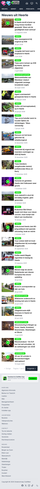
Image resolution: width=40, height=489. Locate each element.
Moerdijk (4, 458)
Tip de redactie (7, 431)
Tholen (4, 467)
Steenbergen (6, 464)
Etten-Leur (5, 453)
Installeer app (6, 410)
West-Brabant (6, 476)
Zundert (4, 473)
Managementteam (8, 402)
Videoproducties (7, 421)
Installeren (33, 378)
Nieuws (4, 9)
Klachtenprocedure (8, 440)
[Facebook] (22, 485)
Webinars (5, 423)
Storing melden (7, 434)
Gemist (13, 9)
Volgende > (31, 368)
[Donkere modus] (37, 485)
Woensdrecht (6, 456)
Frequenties (6, 405)
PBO (3, 399)
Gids (21, 9)
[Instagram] (29, 485)
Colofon (4, 396)
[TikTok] (32, 485)
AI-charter (5, 407)
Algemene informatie (8, 390)
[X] (26, 485)
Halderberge (6, 461)
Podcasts (30, 9)
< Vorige (7, 368)
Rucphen (5, 470)
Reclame (4, 418)
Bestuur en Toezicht (8, 393)
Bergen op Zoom (7, 450)
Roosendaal (5, 447)
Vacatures (5, 437)
